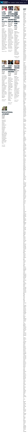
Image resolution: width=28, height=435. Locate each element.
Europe (24, 236)
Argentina (24, 283)
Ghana (24, 161)
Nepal (24, 217)
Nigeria (24, 168)
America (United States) (24, 193)
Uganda (24, 186)
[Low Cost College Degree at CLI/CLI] (4, 8)
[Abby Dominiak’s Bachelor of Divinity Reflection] (10, 8)
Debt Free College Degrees (3, 24)
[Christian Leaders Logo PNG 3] (4, 2)
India (24, 210)
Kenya (24, 163)
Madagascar (25, 93)
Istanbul (24, 74)
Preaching (24, 396)
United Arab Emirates (24, 226)
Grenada (24, 68)
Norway (24, 245)
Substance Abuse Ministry (25, 372)
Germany (24, 240)
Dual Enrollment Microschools (25, 333)
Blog (24, 235)
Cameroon (25, 156)
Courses (24, 114)
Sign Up (24, 0)
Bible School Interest (24, 151)
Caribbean (24, 275)
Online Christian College (24, 390)
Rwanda (24, 169)
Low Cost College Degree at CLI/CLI (5, 16)
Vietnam (24, 228)
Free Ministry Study (24, 316)
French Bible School (24, 24)
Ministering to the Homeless (25, 340)
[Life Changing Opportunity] (4, 62)
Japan (24, 212)
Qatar (24, 221)
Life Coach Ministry (24, 323)
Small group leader (24, 369)
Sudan (24, 175)
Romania (24, 247)
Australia (24, 229)
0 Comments (9, 51)
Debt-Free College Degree (11, 69)
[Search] (26, 2)
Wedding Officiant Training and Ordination (25, 429)
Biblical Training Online (24, 18)
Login (22, 0)
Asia (24, 205)
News (24, 388)
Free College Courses (24, 106)
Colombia (24, 287)
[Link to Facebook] (25, 0)
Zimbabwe (24, 191)
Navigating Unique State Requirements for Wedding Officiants (25, 39)
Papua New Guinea (24, 394)
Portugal (24, 246)
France (24, 239)
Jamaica (24, 200)
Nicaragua (24, 288)
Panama (24, 289)
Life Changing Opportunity (7, 68)
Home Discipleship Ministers (25, 72)
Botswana (24, 155)
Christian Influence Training (24, 109)
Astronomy (25, 115)
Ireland (24, 241)
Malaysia (24, 215)
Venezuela (25, 292)
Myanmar (24, 216)
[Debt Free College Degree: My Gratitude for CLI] (16, 8)
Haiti (24, 199)
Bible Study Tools (24, 297)
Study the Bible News (24, 406)
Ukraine (24, 254)
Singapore (24, 222)
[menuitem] (22, 0)
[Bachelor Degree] (16, 62)
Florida (24, 198)
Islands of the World (24, 271)
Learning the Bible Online (24, 79)
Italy (23, 242)
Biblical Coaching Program (24, 327)
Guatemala (25, 69)
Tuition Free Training (24, 424)
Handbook (24, 318)
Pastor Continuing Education (25, 355)
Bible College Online (24, 102)
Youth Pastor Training (24, 383)
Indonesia (24, 211)
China (24, 206)
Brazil (24, 286)
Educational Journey (7, 113)
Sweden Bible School (24, 252)
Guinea (24, 162)
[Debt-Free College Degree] (10, 62)
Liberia (24, 164)
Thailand (24, 223)
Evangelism (25, 120)
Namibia (24, 167)
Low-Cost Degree (24, 91)
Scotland (24, 248)
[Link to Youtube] (26, 0)
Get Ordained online (24, 27)
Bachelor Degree (18, 67)
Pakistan (24, 218)
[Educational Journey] (4, 108)
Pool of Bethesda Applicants (24, 148)
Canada (24, 197)
